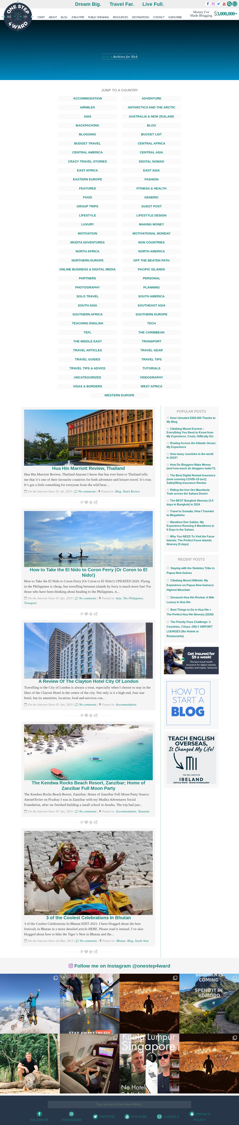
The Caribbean (151, 332)
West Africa (151, 386)
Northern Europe (88, 260)
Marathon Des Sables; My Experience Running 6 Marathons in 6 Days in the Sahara (190, 526)
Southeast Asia (151, 305)
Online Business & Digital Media (87, 269)
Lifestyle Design (151, 215)
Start (41, 17)
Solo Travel (87, 296)
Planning (151, 287)
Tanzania (143, 811)
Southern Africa (87, 314)
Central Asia (151, 152)
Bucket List (151, 134)
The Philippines (133, 598)
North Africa (87, 251)
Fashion (152, 179)
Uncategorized (87, 377)
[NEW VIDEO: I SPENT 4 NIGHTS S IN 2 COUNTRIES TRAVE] (90, 1004)
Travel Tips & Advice (87, 368)
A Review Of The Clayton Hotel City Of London (88, 681)
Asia (87, 116)
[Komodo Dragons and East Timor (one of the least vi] (30, 1063)
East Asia (151, 170)
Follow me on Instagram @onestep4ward (121, 966)
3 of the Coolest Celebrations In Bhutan (88, 917)
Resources (120, 17)
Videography (151, 377)
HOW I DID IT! (212, 13)
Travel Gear (151, 350)
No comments (87, 491)
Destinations (140, 17)
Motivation (87, 233)
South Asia (87, 305)
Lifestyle (87, 215)
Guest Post (151, 206)
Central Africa (151, 143)
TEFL (88, 332)
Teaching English (87, 323)
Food (87, 197)
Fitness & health (151, 188)
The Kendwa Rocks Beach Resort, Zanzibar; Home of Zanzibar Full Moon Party (88, 785)
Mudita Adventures (87, 242)
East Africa (87, 170)
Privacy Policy (202, 1117)
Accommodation (87, 98)
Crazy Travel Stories (87, 161)
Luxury (87, 224)
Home (106, 56)
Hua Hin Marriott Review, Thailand (88, 468)
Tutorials (151, 368)
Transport (151, 341)
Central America (87, 152)
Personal (151, 278)
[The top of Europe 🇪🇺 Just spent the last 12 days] (30, 1004)
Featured (87, 188)
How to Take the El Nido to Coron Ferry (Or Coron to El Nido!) (88, 572)
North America (151, 251)
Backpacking (87, 125)
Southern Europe (151, 314)
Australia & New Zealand (151, 116)
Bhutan (120, 941)
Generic (151, 197)
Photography (87, 287)
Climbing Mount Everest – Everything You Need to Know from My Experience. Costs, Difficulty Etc (190, 432)
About (53, 17)
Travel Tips (151, 359)
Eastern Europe (87, 179)
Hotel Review (131, 491)
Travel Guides (87, 359)
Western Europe (119, 395)
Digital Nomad (151, 161)
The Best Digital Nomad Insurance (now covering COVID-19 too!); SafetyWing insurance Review (191, 479)
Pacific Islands (151, 269)
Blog (64, 17)
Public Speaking (98, 17)
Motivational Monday (151, 233)
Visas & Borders (87, 386)
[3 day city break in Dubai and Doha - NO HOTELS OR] (149, 1063)
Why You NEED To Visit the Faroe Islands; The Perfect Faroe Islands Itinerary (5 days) (191, 540)
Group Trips (87, 206)
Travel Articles (87, 350)
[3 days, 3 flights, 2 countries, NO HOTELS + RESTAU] (90, 1063)
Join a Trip (77, 17)
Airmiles (87, 107)
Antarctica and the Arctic (151, 107)
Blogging (87, 134)
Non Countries (151, 242)
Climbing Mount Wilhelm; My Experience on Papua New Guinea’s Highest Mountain (190, 585)
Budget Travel (87, 143)
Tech (151, 323)
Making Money (151, 224)
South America (151, 296)
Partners (87, 278)
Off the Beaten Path (151, 260)
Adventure (151, 98)
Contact (158, 17)
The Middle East (87, 341)
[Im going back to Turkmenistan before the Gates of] (149, 1004)
